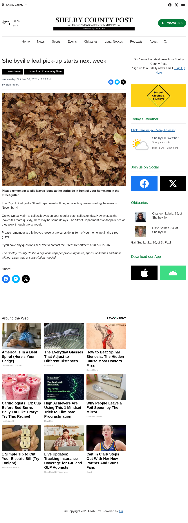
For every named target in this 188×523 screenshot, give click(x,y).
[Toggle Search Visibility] (165, 42)
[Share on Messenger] (117, 82)
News (41, 41)
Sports (56, 41)
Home (26, 41)
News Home (14, 71)
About (153, 41)
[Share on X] (123, 82)
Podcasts (136, 41)
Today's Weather (144, 119)
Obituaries (90, 41)
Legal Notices (114, 41)
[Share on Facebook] (110, 82)
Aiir (121, 511)
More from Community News (46, 71)
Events (72, 41)
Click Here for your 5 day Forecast (153, 130)
